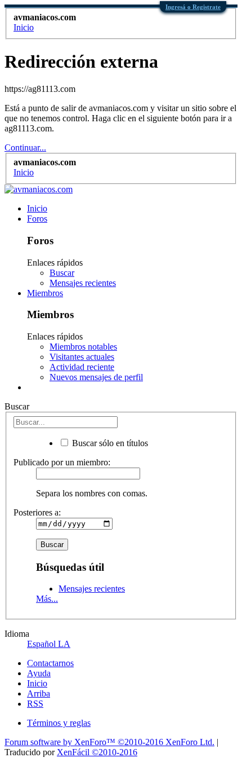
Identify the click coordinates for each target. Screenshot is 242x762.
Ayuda (39, 673)
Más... (47, 599)
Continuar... (25, 147)
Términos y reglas (59, 723)
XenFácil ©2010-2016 (97, 752)
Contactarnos (50, 663)
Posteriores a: (37, 512)
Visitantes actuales (82, 357)
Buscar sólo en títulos (109, 443)
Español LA (48, 644)
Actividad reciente (82, 367)
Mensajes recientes (83, 283)
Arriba (38, 693)
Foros (37, 218)
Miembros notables (83, 346)
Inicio (37, 208)
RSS (35, 703)
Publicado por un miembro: (62, 462)
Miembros (45, 293)
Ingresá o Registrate (193, 6)
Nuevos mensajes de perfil (96, 377)
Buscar (62, 273)
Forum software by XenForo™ (109, 742)
